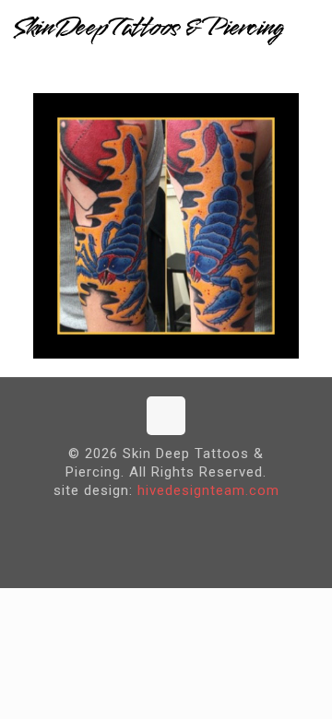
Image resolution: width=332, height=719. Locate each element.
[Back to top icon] (166, 415)
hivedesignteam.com (208, 490)
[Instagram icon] (180, 520)
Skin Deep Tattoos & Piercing (147, 27)
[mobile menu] (307, 27)
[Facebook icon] (151, 520)
